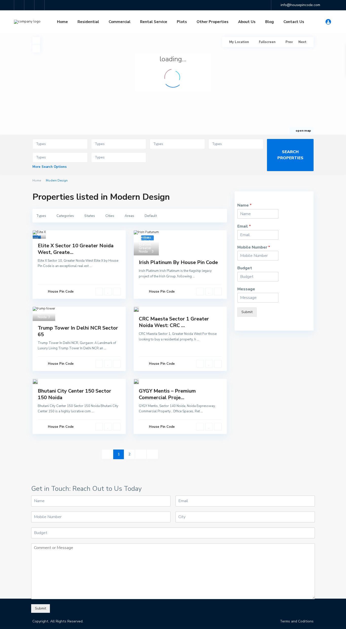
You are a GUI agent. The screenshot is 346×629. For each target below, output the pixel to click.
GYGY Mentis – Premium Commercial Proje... (167, 394)
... (90, 266)
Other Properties (212, 21)
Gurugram (44, 312)
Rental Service (153, 21)
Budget (244, 268)
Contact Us (293, 21)
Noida (143, 230)
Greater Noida (145, 250)
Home (62, 21)
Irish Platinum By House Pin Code (178, 262)
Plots (182, 21)
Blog (269, 21)
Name (244, 205)
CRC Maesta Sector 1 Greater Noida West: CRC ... (174, 322)
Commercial (119, 21)
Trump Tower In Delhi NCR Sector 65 (78, 331)
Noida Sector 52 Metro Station (146, 239)
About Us (247, 21)
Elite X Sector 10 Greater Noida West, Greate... (75, 249)
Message (246, 289)
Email (244, 226)
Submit (247, 312)
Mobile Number (253, 247)
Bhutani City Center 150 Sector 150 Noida (74, 394)
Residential (88, 21)
